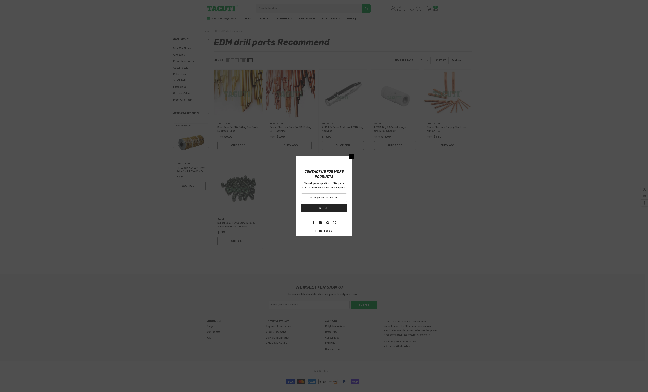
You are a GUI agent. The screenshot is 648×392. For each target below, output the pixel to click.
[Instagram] (320, 222)
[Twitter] (334, 222)
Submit (324, 208)
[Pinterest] (327, 222)
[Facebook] (313, 222)
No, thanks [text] (326, 230)
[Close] (351, 156)
